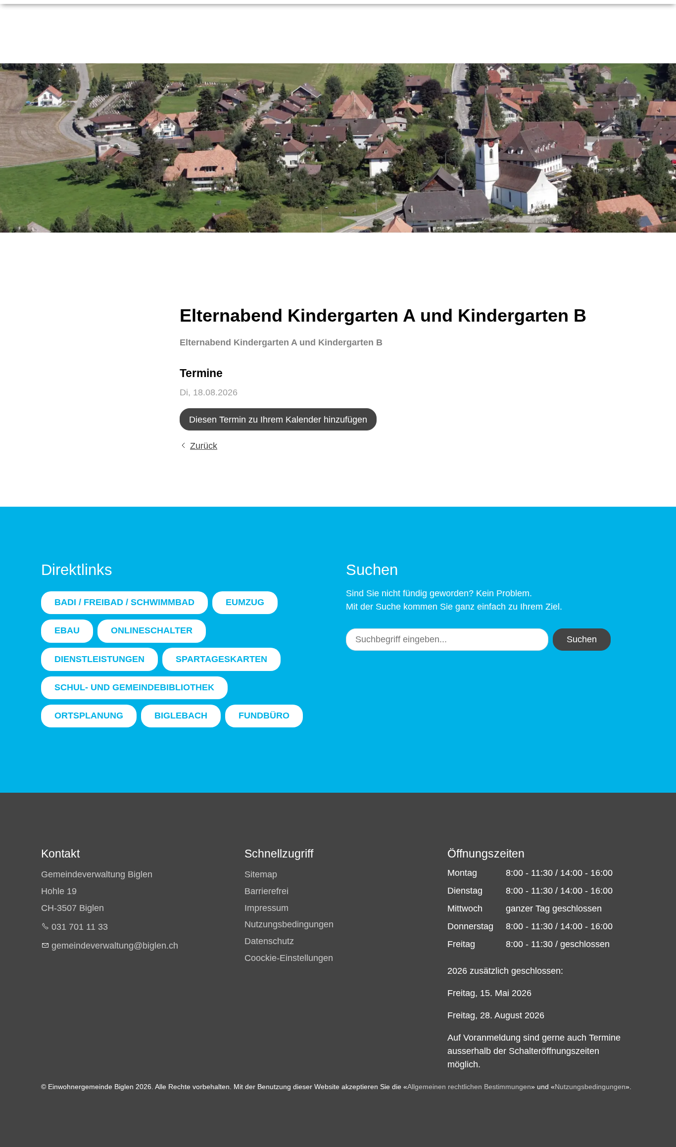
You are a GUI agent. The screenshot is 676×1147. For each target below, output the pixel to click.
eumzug (245, 602)
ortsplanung (88, 715)
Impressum (266, 908)
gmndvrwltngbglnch (114, 946)
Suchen (582, 639)
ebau (67, 630)
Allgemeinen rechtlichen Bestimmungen (469, 1087)
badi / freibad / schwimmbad (124, 602)
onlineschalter (152, 630)
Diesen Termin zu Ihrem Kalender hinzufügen (278, 420)
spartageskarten (221, 659)
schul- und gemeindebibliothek (134, 687)
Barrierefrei (266, 891)
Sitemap (260, 874)
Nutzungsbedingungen (289, 924)
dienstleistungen (99, 659)
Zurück (203, 446)
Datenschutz (269, 941)
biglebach (180, 715)
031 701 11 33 (79, 927)
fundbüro (264, 715)
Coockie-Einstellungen (288, 958)
